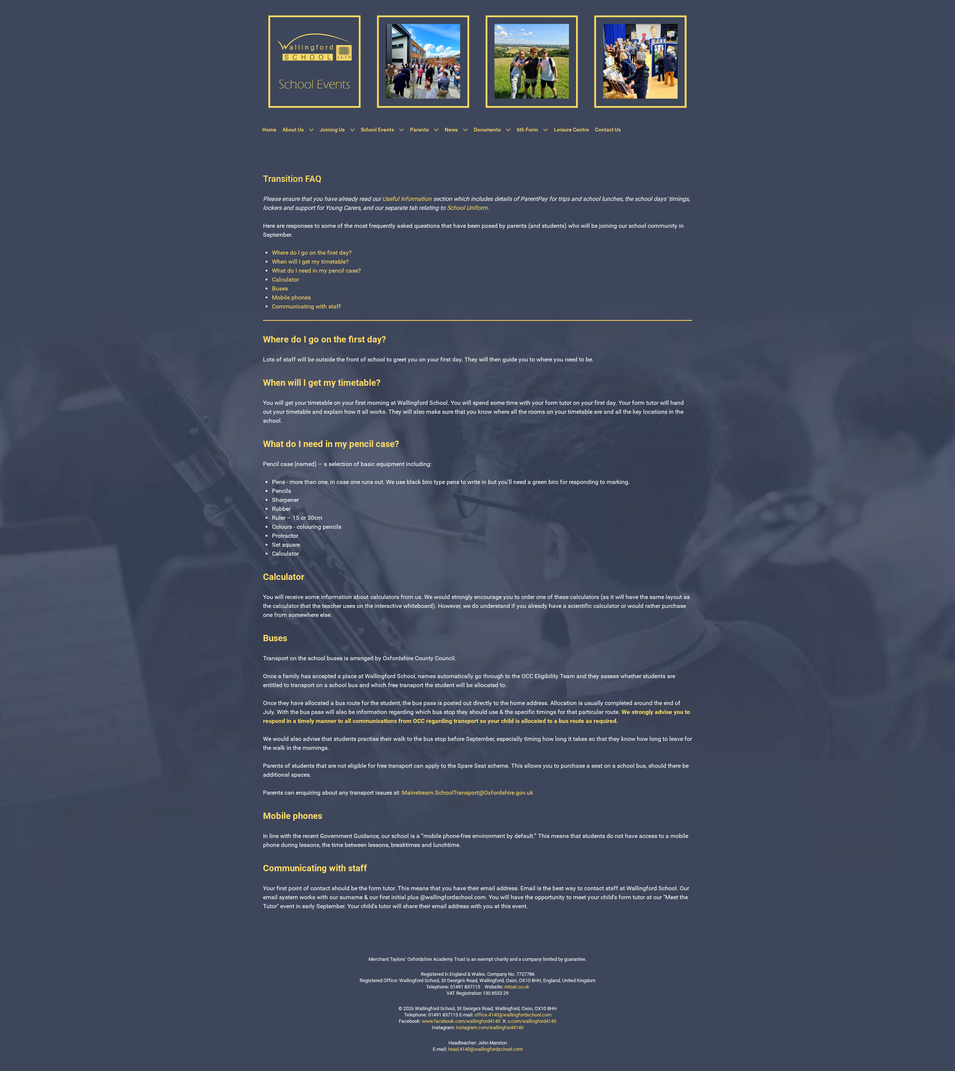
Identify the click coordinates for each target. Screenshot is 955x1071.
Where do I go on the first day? (312, 252)
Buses (280, 288)
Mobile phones (291, 297)
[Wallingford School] (477, 61)
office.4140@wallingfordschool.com (513, 1015)
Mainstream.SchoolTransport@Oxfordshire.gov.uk (467, 792)
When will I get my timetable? (310, 261)
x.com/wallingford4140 (532, 1021)
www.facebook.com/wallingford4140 (461, 1021)
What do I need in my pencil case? (316, 270)
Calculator (285, 279)
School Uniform (467, 207)
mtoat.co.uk (516, 987)
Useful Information (407, 198)
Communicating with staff (306, 306)
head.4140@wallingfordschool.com (485, 1049)
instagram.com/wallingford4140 (489, 1027)
